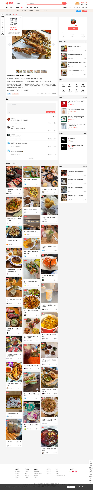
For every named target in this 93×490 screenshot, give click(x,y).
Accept (71, 487)
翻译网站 (63, 91)
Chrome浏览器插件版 (60, 475)
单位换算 (69, 86)
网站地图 (17, 477)
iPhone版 (57, 473)
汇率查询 (76, 86)
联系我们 (27, 473)
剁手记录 (24, 10)
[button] (17, 3)
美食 (10, 93)
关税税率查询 (83, 86)
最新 (11, 10)
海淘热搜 (48, 473)
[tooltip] (13, 26)
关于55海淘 (17, 471)
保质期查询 (70, 91)
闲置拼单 (31, 10)
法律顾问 (27, 477)
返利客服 (27, 475)
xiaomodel (13, 142)
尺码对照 (63, 86)
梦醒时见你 (13, 134)
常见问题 (27, 471)
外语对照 (76, 91)
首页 (7, 14)
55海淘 (9, 3)
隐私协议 (17, 473)
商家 (17, 7)
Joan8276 (13, 118)
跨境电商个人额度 (38, 473)
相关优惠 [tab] (15, 163)
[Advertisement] (73, 213)
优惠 (11, 7)
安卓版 (56, 471)
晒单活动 (44, 10)
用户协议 (17, 475)
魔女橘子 (12, 126)
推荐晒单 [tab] (8, 163)
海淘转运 (38, 10)
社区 (7, 10)
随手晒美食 (16, 93)
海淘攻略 (17, 10)
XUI (11, 149)
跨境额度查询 (83, 91)
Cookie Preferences (81, 487)
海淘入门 (48, 471)
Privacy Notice (22, 488)
